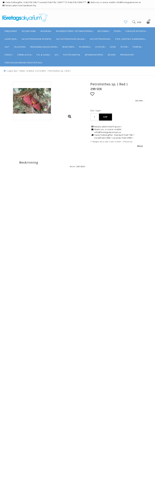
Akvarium (45, 31)
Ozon (113, 46)
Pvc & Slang (42, 54)
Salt (7, 46)
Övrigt (8, 54)
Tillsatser (19, 46)
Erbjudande (11, 31)
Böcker (112, 54)
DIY (56, 54)
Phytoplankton (71, 54)
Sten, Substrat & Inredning (130, 39)
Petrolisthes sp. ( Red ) (59, 71)
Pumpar (137, 46)
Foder (117, 31)
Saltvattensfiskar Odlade (70, 39)
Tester (123, 46)
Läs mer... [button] (139, 100)
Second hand (28, 31)
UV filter (100, 46)
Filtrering (84, 46)
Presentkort (127, 54)
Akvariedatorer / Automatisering (74, 31)
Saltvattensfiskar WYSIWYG (36, 39)
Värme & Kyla (24, 54)
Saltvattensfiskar (100, 39)
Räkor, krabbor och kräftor (33, 71)
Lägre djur (10, 39)
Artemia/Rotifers (94, 54)
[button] (125, 22)
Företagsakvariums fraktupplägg (23, 62)
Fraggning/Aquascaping (43, 46)
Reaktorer (68, 46)
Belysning (103, 31)
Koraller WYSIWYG (135, 31)
